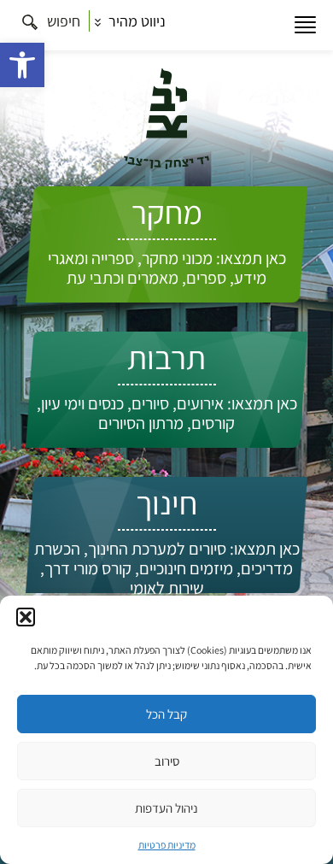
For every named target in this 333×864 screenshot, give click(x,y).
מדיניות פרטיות (167, 844)
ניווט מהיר (135, 21)
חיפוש (62, 21)
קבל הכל (166, 714)
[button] (22, 65)
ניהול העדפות (166, 808)
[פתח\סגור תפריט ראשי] (305, 25)
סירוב (167, 761)
